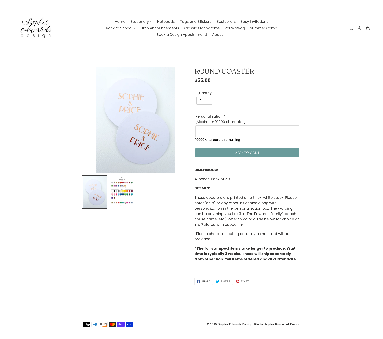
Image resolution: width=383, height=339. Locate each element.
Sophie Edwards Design (235, 324)
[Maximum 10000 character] (220, 119)
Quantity (204, 92)
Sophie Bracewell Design (282, 324)
